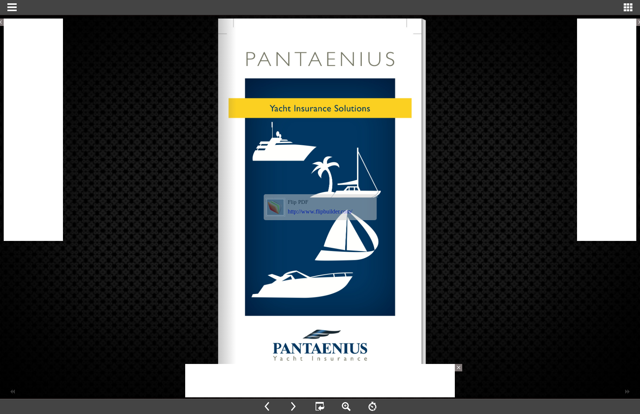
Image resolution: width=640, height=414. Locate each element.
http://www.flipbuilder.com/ (320, 211)
